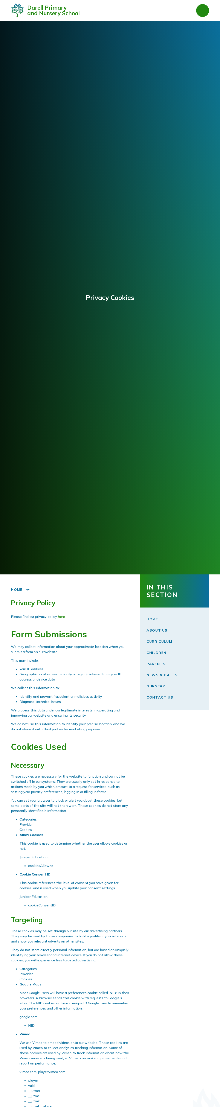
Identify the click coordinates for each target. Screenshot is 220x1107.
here (61, 616)
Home (16, 589)
